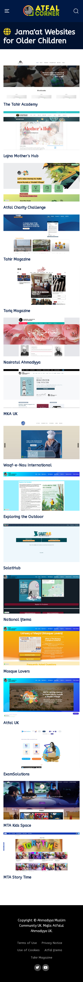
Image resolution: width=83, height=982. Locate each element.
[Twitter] (37, 967)
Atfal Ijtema (53, 950)
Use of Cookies (28, 950)
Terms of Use (27, 943)
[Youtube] (45, 967)
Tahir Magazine (41, 957)
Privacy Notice (52, 943)
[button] (75, 10)
